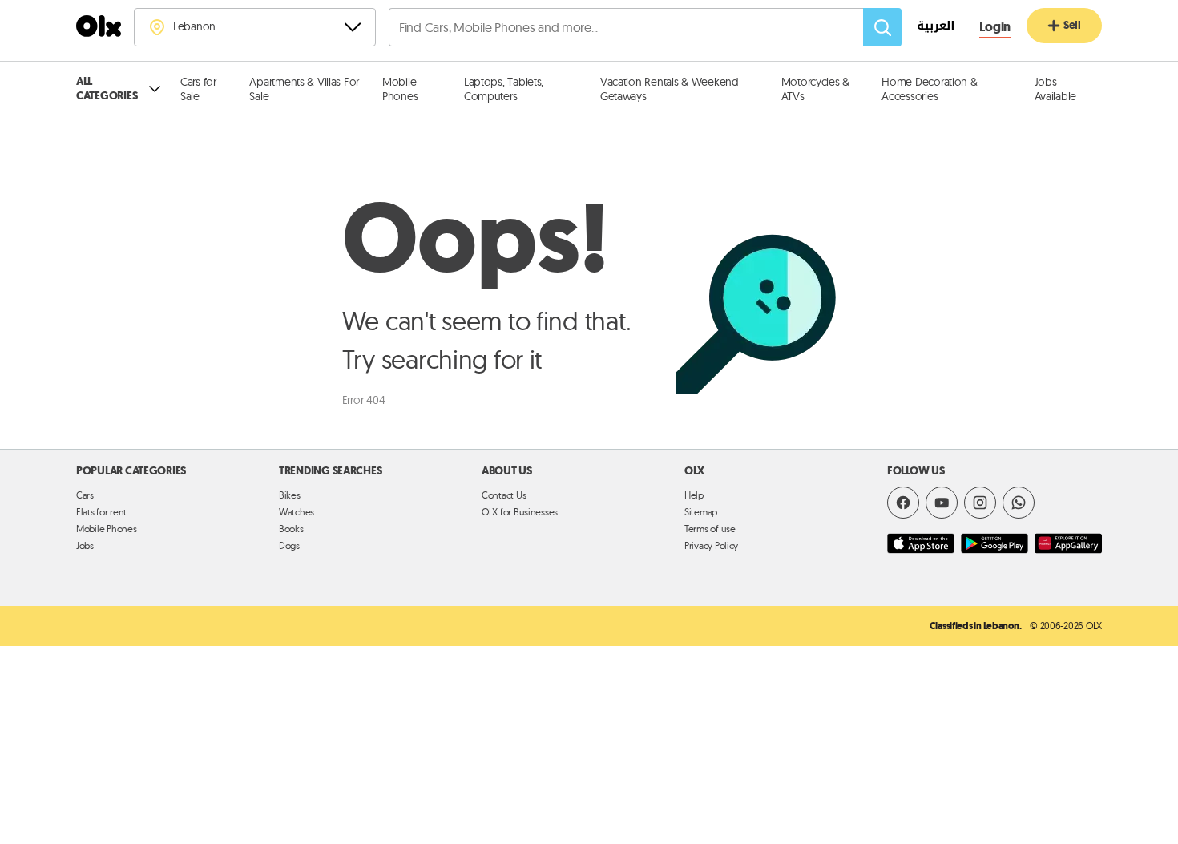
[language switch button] (928, 28)
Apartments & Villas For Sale (304, 89)
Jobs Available (1056, 89)
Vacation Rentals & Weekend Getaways (669, 89)
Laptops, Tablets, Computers (503, 89)
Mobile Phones (400, 89)
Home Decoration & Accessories (929, 89)
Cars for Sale (198, 89)
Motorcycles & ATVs (815, 89)
